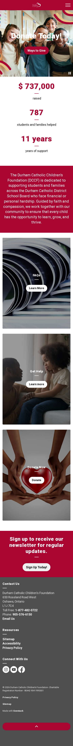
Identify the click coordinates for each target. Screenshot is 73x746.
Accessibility (12, 643)
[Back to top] (36, 726)
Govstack (18, 711)
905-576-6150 (22, 614)
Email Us (9, 618)
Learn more (36, 384)
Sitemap (8, 639)
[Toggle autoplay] (69, 73)
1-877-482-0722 (26, 610)
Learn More (36, 288)
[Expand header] (68, 5)
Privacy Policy (12, 648)
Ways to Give (36, 50)
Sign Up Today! (36, 567)
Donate (36, 480)
